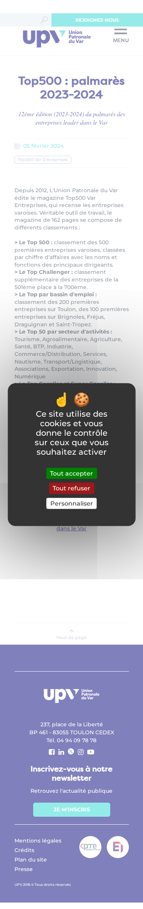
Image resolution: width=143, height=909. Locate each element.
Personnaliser (71, 503)
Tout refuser (71, 488)
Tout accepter (71, 473)
